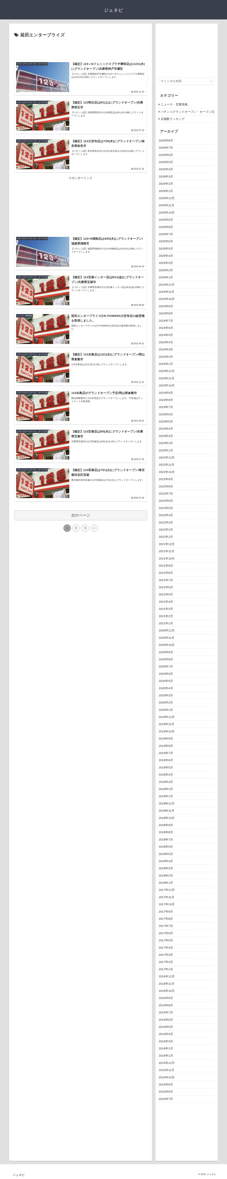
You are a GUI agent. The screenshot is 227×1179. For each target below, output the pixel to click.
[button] (211, 81)
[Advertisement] (80, 48)
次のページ (80, 515)
